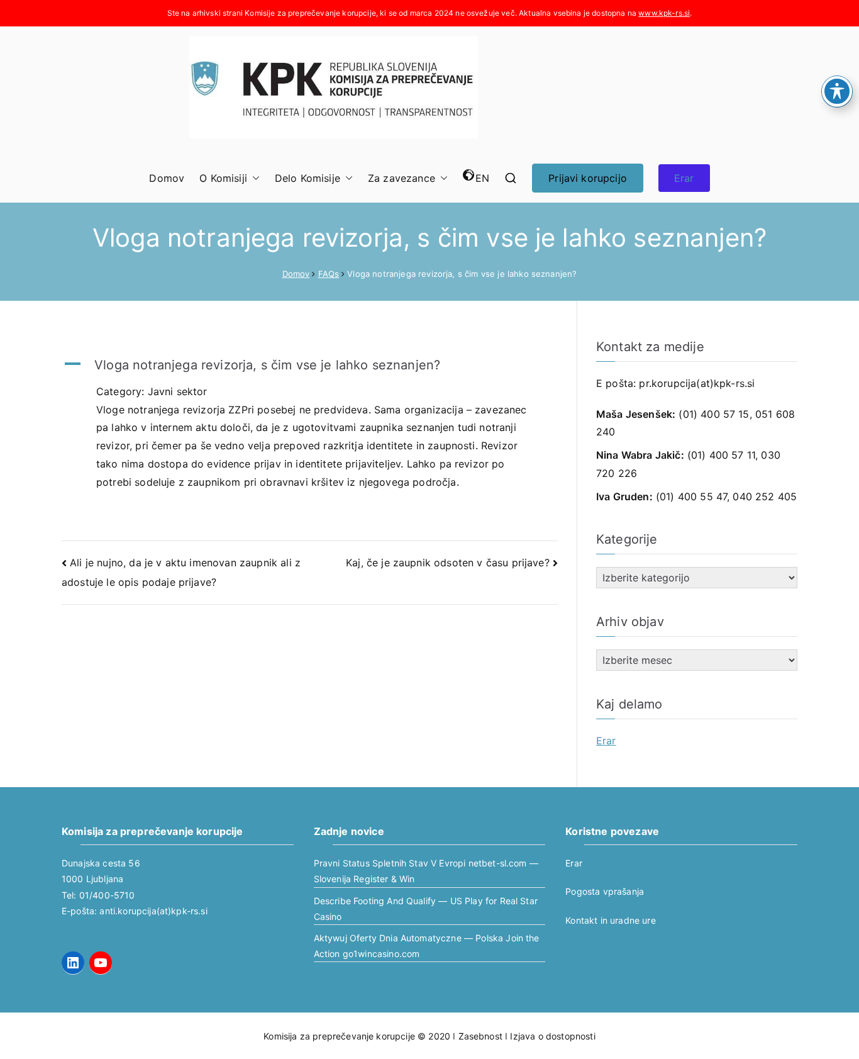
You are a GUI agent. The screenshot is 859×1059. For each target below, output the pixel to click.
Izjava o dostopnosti (552, 1036)
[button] (253, 178)
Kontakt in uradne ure (610, 920)
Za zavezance (401, 178)
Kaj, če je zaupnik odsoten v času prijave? (448, 562)
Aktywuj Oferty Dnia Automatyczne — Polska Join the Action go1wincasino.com (427, 946)
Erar (684, 178)
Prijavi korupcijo (587, 178)
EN (482, 178)
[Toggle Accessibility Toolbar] (837, 91)
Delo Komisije (307, 178)
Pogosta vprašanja (604, 891)
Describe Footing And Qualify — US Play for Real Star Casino (426, 908)
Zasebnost (480, 1036)
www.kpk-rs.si (664, 13)
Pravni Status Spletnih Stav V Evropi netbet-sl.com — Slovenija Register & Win (426, 871)
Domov (166, 178)
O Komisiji (223, 178)
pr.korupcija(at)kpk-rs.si (697, 383)
